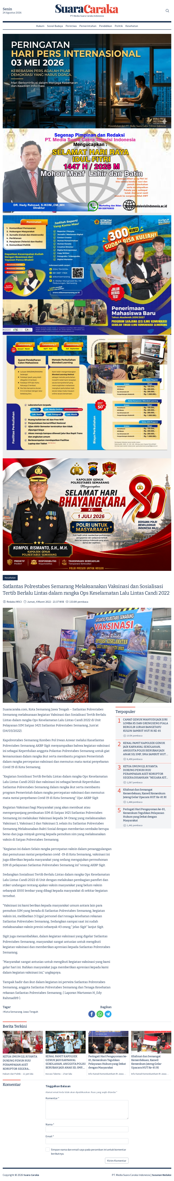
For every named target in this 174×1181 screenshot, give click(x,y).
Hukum (40, 26)
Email (50, 1136)
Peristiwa (71, 26)
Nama (50, 1124)
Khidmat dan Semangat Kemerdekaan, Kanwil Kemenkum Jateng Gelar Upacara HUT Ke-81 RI (146, 1062)
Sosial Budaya (55, 26)
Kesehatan (131, 26)
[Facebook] (91, 1014)
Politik (119, 26)
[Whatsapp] (100, 1014)
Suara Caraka (31, 1175)
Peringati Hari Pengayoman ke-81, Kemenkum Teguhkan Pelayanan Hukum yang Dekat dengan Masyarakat (107, 1062)
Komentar (52, 1098)
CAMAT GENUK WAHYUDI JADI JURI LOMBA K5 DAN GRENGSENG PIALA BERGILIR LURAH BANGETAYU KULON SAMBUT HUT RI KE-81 (145, 725)
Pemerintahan (87, 26)
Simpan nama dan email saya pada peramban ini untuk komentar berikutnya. (88, 1151)
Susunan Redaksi (161, 1175)
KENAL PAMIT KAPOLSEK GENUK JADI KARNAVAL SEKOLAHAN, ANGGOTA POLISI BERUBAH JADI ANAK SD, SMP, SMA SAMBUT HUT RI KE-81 (66, 1062)
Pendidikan (105, 26)
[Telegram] (108, 1014)
